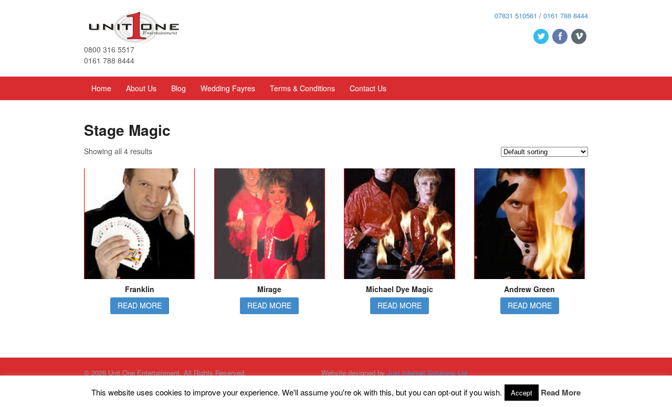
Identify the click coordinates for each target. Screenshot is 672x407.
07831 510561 (516, 15)
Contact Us (368, 88)
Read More (561, 392)
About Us (141, 88)
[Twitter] (541, 36)
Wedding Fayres (228, 88)
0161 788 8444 (565, 15)
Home (101, 88)
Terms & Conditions (302, 88)
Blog (178, 88)
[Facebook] (560, 36)
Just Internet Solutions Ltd (427, 373)
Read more (140, 305)
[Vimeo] (579, 36)
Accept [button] (521, 393)
